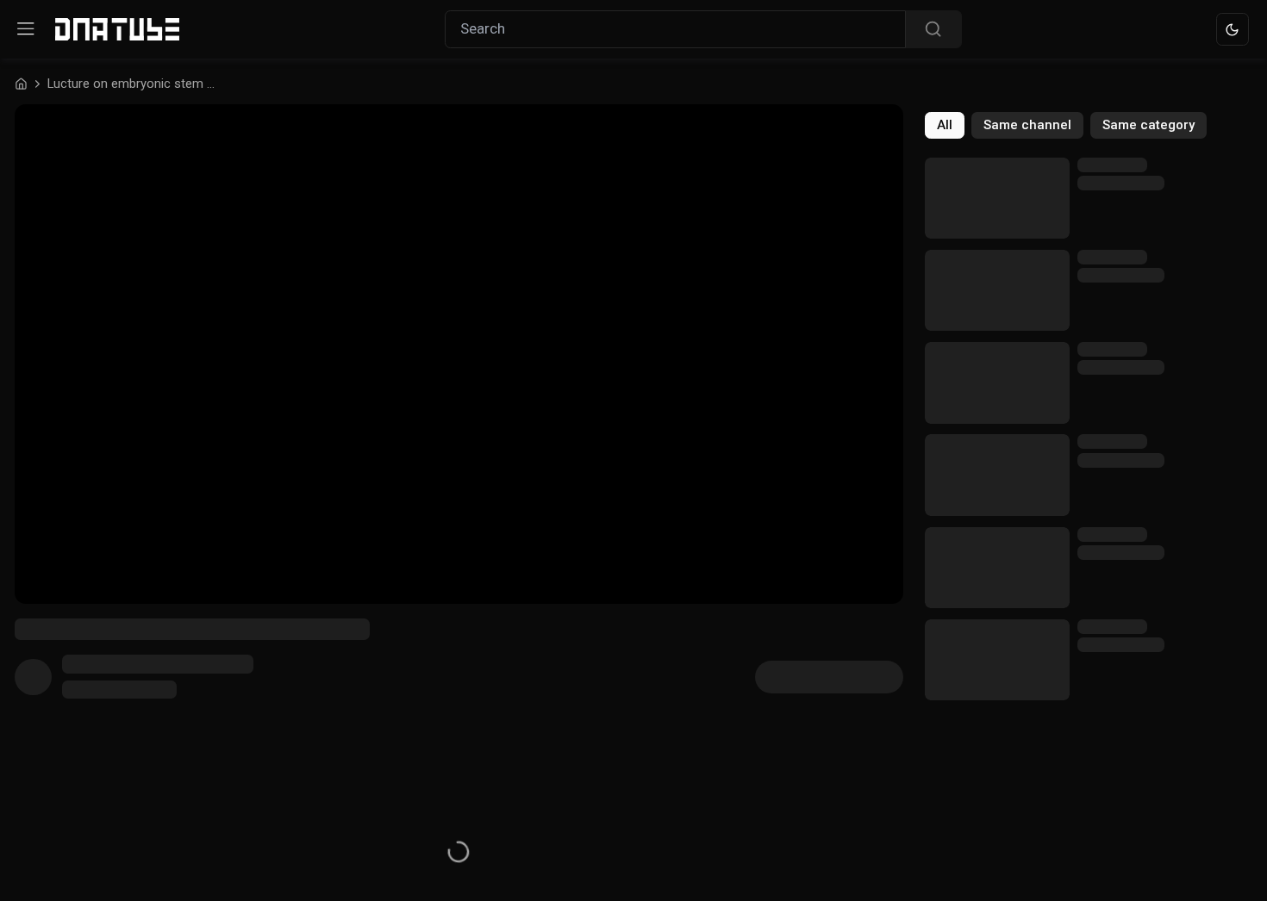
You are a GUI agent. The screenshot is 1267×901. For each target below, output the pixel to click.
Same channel (1027, 125)
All (944, 125)
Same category (1148, 125)
